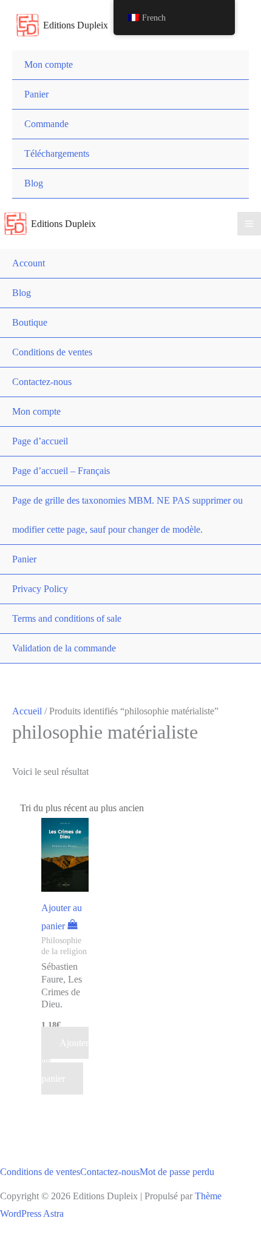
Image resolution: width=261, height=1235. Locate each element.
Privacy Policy (40, 589)
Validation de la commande (64, 648)
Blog (33, 183)
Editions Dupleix (75, 25)
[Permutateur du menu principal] (249, 223)
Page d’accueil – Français (61, 471)
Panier (36, 94)
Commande (46, 124)
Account (28, 263)
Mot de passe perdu (177, 1172)
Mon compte (48, 64)
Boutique (29, 322)
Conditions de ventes (52, 352)
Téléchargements (56, 153)
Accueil (27, 711)
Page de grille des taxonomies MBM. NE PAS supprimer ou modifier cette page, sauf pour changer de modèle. (127, 515)
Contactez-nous (42, 382)
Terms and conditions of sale (66, 618)
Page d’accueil (40, 441)
